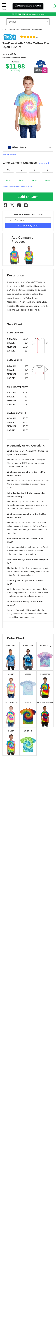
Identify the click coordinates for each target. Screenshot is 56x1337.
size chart (44, 163)
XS (8, 170)
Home (4, 29)
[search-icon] (47, 22)
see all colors (9, 154)
